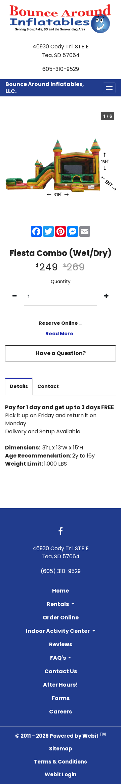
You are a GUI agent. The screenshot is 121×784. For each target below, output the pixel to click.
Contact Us (60, 671)
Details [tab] (19, 386)
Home (60, 591)
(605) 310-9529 (61, 571)
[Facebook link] (60, 531)
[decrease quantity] (14, 296)
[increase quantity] (106, 296)
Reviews (60, 644)
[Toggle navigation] (109, 87)
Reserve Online (58, 323)
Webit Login (60, 774)
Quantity (61, 281)
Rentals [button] (58, 604)
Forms (61, 698)
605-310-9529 (60, 69)
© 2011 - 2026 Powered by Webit (60, 735)
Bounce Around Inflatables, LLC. (44, 87)
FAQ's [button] (58, 658)
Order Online (61, 617)
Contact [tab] (48, 386)
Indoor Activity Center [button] (58, 631)
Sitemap (60, 748)
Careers (60, 711)
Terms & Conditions (60, 761)
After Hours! (60, 685)
